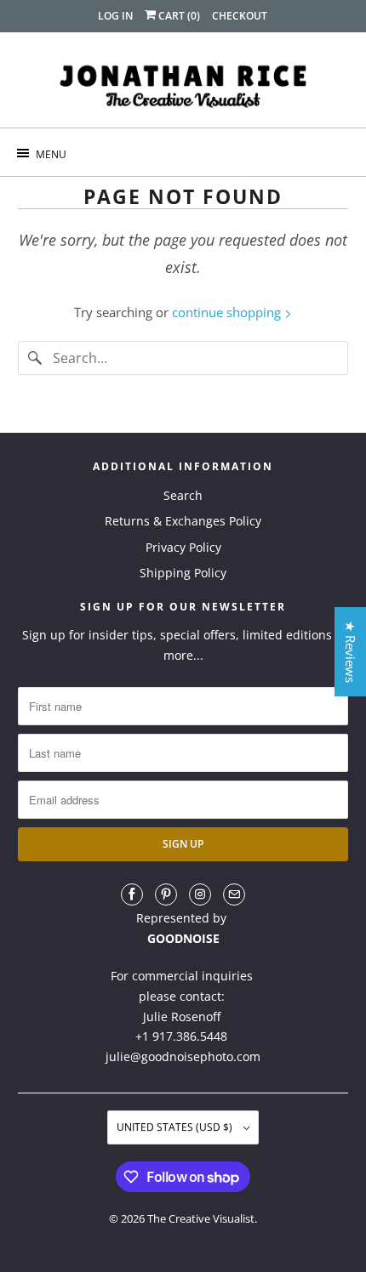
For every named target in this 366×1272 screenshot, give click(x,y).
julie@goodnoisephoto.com (183, 1056)
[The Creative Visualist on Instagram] (200, 894)
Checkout (239, 16)
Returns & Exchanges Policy (183, 521)
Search (183, 495)
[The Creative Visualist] (183, 86)
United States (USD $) (176, 1127)
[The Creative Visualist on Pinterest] (166, 894)
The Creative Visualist (200, 1218)
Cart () (178, 16)
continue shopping (228, 312)
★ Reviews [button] (350, 652)
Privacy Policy (183, 547)
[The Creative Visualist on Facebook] (132, 894)
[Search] (35, 358)
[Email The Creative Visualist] (234, 894)
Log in (115, 16)
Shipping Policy (183, 573)
